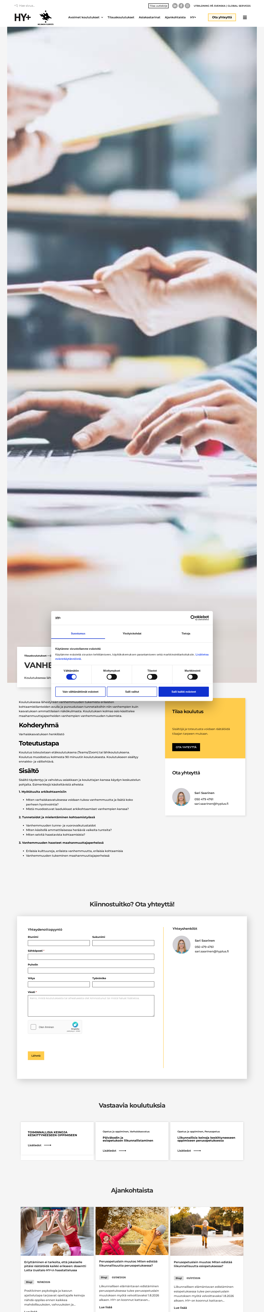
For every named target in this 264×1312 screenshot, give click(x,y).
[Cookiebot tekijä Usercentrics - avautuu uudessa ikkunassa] (193, 618)
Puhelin (33, 964)
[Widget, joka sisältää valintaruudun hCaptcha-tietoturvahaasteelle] (55, 1027)
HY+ (193, 17)
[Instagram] (187, 5)
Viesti (32, 992)
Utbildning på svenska (210, 5)
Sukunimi (98, 937)
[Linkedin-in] (175, 5)
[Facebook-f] (181, 5)
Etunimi (33, 937)
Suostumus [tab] (78, 633)
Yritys (31, 978)
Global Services (239, 5)
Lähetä (36, 1055)
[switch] (112, 677)
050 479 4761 (203, 799)
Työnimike (99, 978)
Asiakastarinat (149, 17)
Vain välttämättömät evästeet (80, 691)
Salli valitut (132, 691)
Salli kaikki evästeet (184, 691)
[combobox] (44, 6)
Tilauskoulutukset (121, 17)
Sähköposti (36, 951)
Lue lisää (105, 1307)
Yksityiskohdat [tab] (132, 633)
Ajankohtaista (175, 17)
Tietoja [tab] (186, 633)
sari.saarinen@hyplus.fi (211, 803)
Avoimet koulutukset (83, 17)
